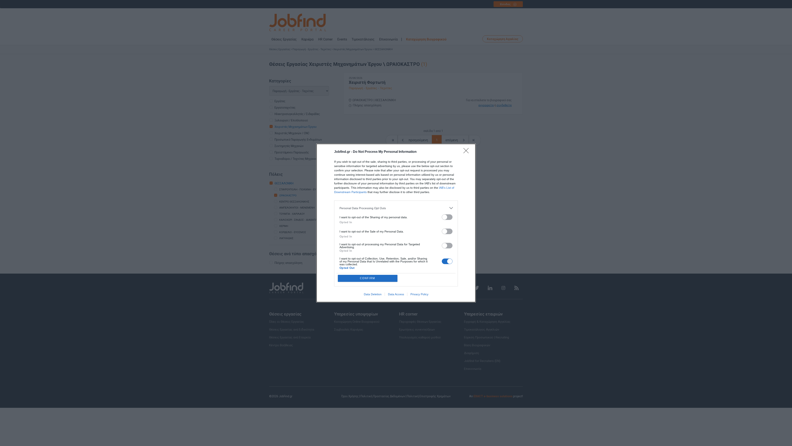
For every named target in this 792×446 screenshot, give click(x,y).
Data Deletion (373, 294)
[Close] (467, 152)
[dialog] (396, 223)
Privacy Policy (419, 294)
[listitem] (396, 208)
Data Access (396, 294)
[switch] (447, 217)
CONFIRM (367, 278)
